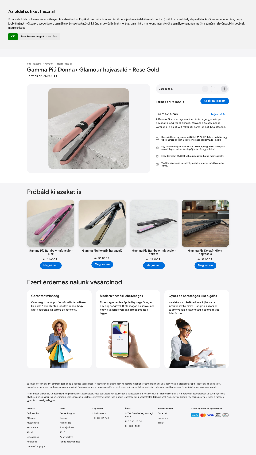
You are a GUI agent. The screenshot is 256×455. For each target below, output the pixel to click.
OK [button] (13, 36)
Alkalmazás (65, 422)
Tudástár (64, 418)
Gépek (49, 63)
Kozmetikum (33, 427)
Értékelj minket (67, 427)
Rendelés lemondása (70, 441)
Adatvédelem (66, 437)
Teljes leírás (218, 114)
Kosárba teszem (215, 101)
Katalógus (32, 441)
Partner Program (68, 413)
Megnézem (50, 265)
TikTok (161, 422)
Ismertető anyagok (36, 446)
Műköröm (31, 418)
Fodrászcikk (34, 63)
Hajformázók (64, 63)
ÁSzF (62, 432)
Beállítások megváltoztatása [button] (39, 36)
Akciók (30, 432)
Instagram (163, 418)
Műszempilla (33, 422)
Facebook (163, 413)
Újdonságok (33, 437)
